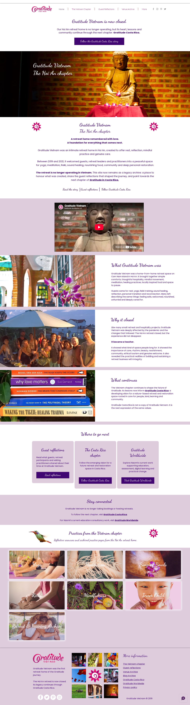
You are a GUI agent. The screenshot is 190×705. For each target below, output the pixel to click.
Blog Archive (129, 675)
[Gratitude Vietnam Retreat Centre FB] (153, 9)
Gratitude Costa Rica (157, 390)
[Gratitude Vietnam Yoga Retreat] (161, 9)
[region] (53, 462)
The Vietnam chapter (134, 663)
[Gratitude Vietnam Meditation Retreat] (165, 9)
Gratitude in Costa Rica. (104, 180)
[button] (81, 9)
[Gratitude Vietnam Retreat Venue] (47, 697)
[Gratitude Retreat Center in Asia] (157, 9)
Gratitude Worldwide (126, 520)
